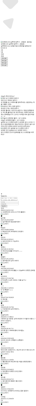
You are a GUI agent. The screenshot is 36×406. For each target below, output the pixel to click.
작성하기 (4, 206)
